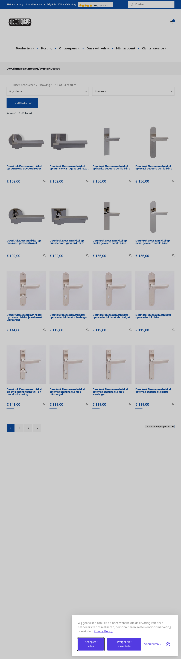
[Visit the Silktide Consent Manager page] (168, 644)
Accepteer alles (91, 644)
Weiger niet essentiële (124, 644)
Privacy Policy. (103, 631)
